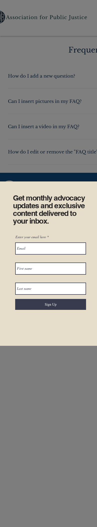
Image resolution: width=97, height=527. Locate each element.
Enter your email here (30, 237)
